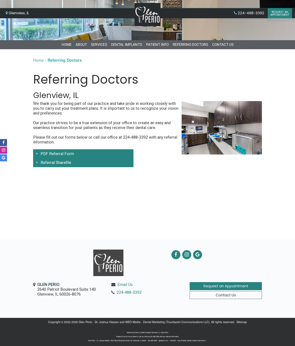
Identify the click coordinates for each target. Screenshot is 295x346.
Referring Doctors (190, 44)
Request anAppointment (279, 13)
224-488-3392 (129, 292)
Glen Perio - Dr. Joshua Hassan (99, 322)
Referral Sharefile (56, 162)
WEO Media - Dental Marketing (145, 322)
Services (99, 44)
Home (67, 44)
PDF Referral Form (57, 153)
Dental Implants (126, 44)
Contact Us (223, 44)
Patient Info (157, 44)
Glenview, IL (18, 12)
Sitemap (241, 322)
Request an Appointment (225, 286)
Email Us (125, 284)
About (81, 44)
